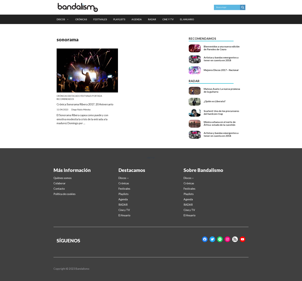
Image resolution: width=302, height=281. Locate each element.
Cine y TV (168, 19)
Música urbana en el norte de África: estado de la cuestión (220, 123)
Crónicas (81, 19)
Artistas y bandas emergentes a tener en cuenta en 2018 (221, 59)
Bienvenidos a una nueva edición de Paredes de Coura (222, 48)
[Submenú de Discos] (128, 178)
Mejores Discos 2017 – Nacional (221, 70)
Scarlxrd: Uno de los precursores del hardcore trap (221, 112)
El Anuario (187, 19)
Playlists (119, 19)
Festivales (100, 19)
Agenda (136, 19)
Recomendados (65, 99)
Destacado (73, 96)
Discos (61, 19)
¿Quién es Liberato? (214, 101)
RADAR (152, 19)
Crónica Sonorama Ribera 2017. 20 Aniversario (85, 104)
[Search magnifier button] (242, 7)
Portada (97, 96)
